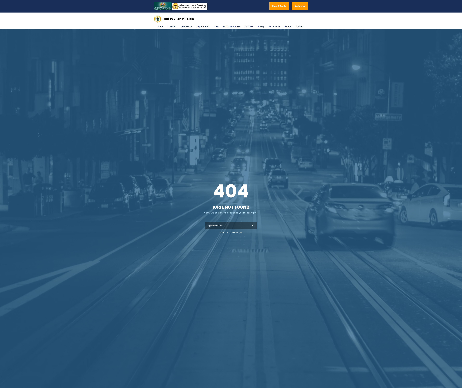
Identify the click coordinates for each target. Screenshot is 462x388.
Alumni (288, 26)
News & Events (279, 6)
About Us (172, 26)
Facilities (249, 26)
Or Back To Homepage (231, 232)
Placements (274, 26)
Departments (203, 26)
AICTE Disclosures (231, 26)
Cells (216, 26)
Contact (299, 26)
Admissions (186, 26)
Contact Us (299, 6)
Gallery (260, 26)
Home (160, 26)
